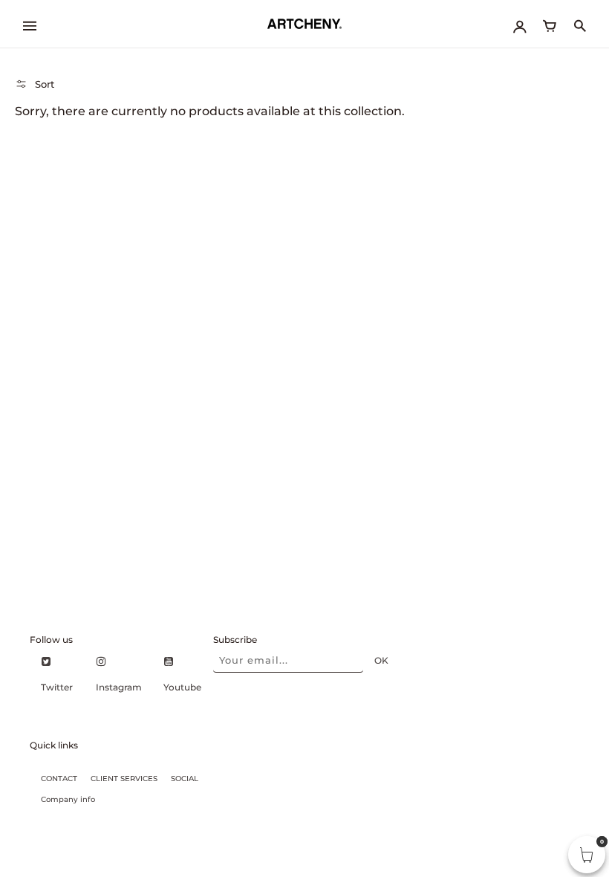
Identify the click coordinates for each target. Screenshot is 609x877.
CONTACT (59, 778)
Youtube (182, 687)
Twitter (57, 687)
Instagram (119, 687)
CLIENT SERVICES (124, 778)
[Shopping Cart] (549, 23)
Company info (68, 799)
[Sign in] (520, 23)
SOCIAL (184, 778)
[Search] (579, 23)
